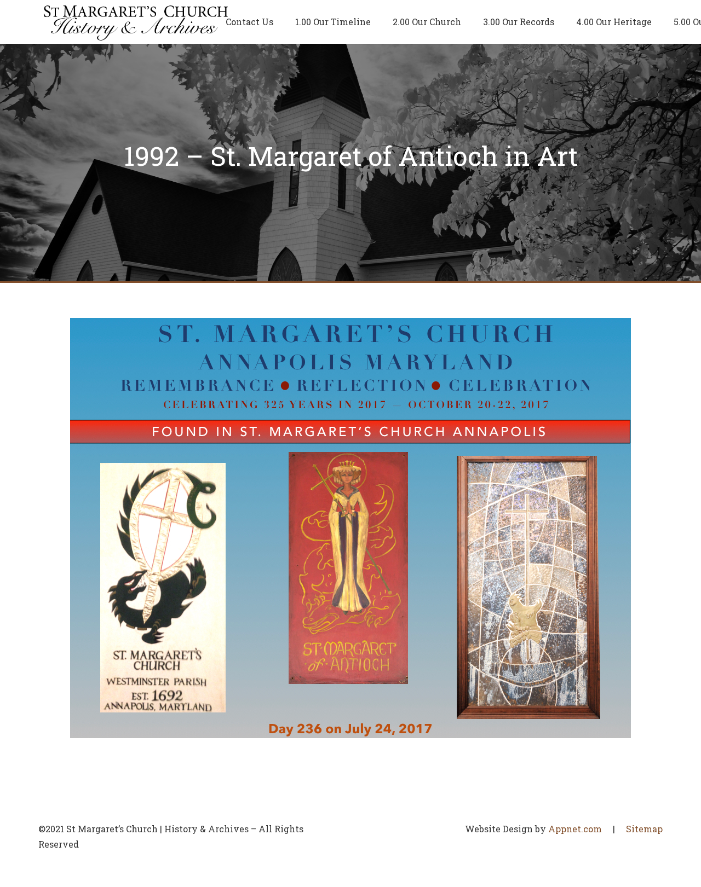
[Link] (136, 22)
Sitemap (644, 828)
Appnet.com (575, 828)
